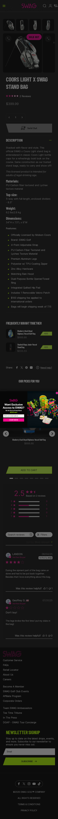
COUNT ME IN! (13, 420)
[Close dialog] (57, 393)
